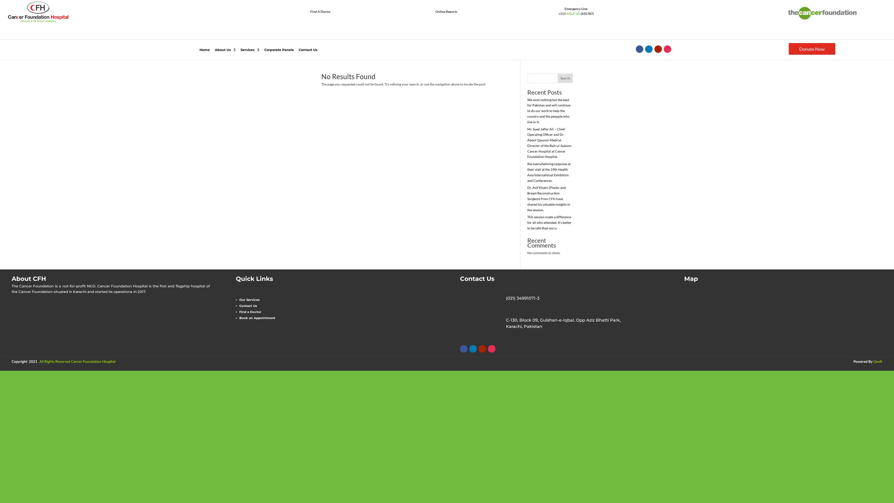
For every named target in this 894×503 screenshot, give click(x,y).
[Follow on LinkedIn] (649, 49)
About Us (223, 50)
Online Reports (446, 12)
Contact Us (308, 50)
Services (247, 50)
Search (565, 78)
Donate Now (812, 49)
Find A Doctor (320, 12)
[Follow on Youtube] (658, 49)
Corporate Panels (279, 50)
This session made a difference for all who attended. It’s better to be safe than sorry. (549, 222)
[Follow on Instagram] (667, 49)
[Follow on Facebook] (639, 49)
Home (205, 50)
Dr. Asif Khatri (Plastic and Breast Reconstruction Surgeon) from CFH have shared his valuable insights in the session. (548, 199)
